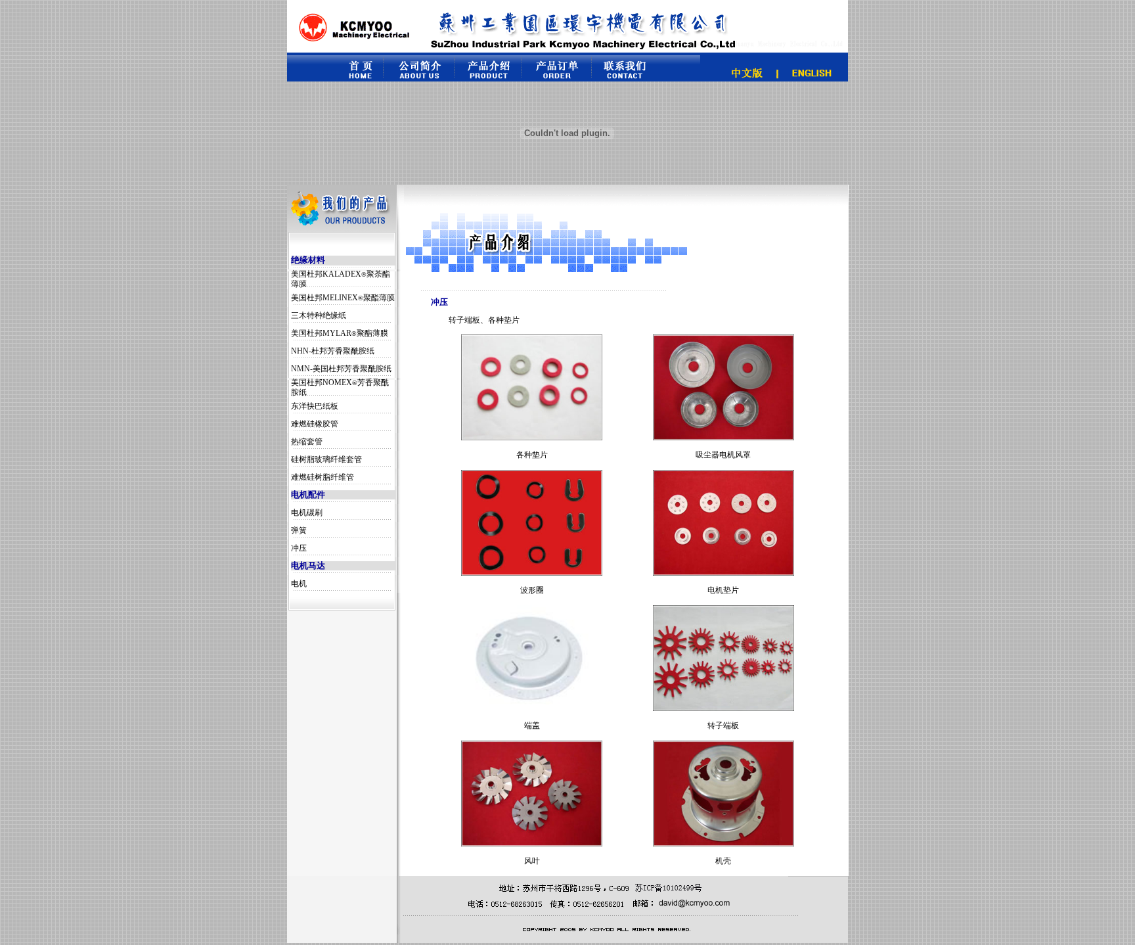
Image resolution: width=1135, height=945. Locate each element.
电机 (299, 583)
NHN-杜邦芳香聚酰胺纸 (332, 351)
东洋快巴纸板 (314, 406)
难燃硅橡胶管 (314, 423)
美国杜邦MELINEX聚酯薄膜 (343, 297)
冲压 (299, 548)
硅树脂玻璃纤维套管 (326, 459)
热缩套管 (307, 441)
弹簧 (299, 530)
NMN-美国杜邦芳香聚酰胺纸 (341, 368)
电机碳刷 (307, 512)
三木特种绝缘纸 (318, 315)
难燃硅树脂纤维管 (322, 477)
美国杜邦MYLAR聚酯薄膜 (339, 333)
